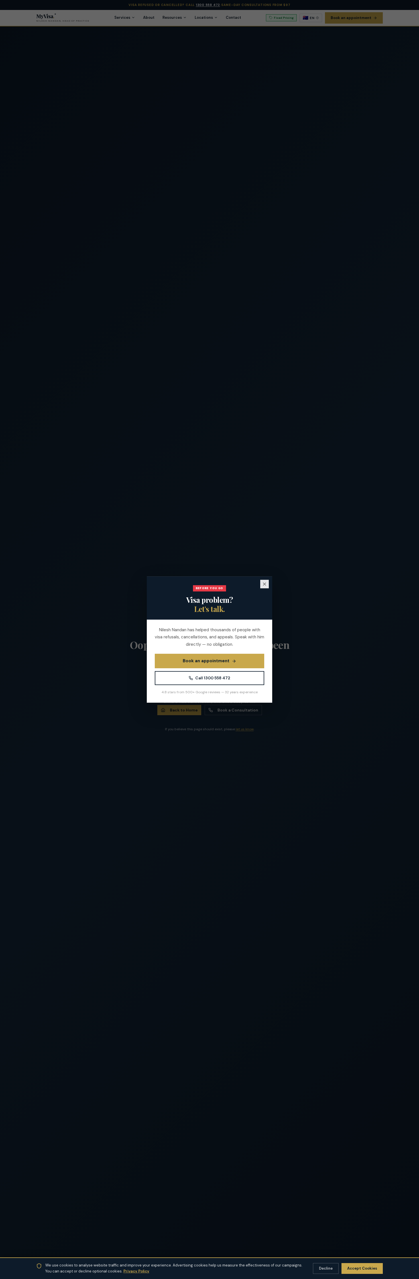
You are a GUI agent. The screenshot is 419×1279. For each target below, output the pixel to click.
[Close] (264, 584)
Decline (326, 1268)
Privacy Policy (136, 1271)
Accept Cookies (362, 1268)
